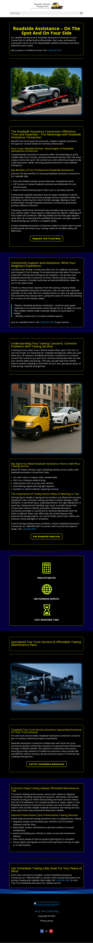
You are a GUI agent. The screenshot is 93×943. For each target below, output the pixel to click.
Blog (55, 911)
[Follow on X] (46, 931)
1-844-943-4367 (54, 50)
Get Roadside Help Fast (46, 536)
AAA (36, 911)
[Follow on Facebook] (42, 931)
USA (50, 911)
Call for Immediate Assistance (46, 764)
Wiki (43, 911)
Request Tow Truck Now (46, 238)
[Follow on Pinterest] (51, 931)
